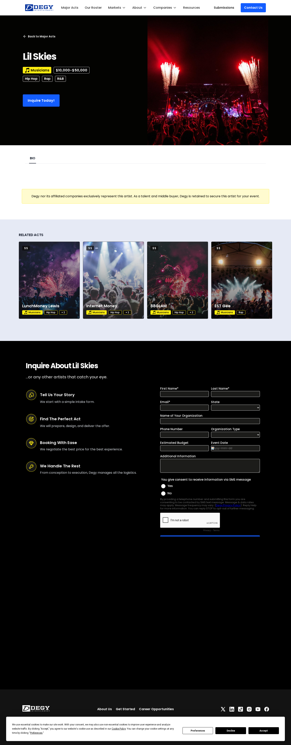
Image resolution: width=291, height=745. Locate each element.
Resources (191, 7)
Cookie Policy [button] (119, 728)
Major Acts (69, 7)
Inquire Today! (41, 100)
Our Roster (93, 7)
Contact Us (253, 7)
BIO (32, 158)
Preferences (198, 730)
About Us (104, 709)
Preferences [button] (36, 733)
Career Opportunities (156, 709)
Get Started (125, 709)
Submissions (224, 7)
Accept (264, 730)
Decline (231, 730)
